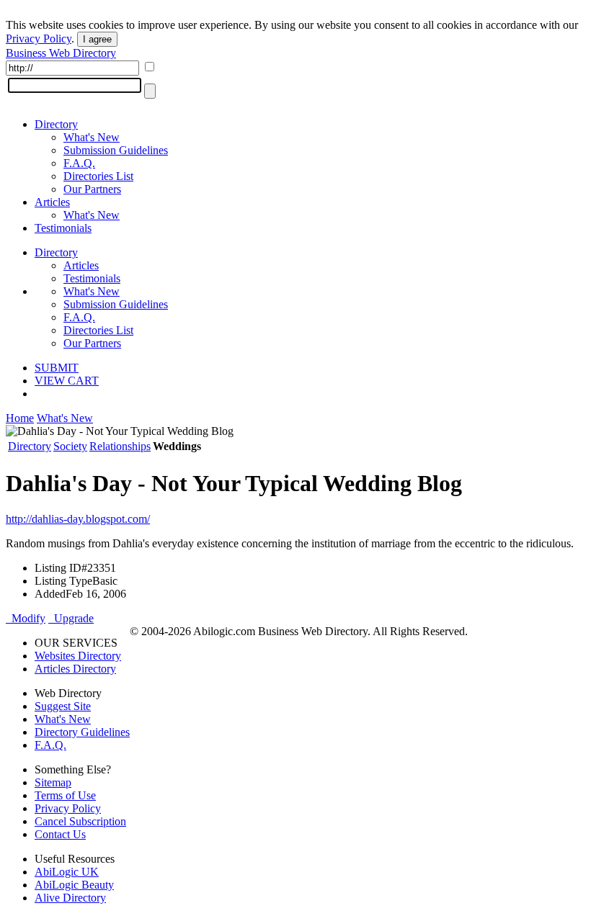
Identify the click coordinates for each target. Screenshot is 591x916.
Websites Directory (78, 656)
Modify (25, 618)
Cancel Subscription (80, 821)
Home (20, 418)
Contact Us (60, 834)
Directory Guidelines (82, 732)
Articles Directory (75, 669)
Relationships (120, 446)
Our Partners (92, 189)
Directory (56, 124)
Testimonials (63, 228)
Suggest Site (63, 706)
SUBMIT (57, 368)
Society (70, 446)
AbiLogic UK (67, 872)
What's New (91, 137)
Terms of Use (65, 795)
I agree (97, 39)
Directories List (98, 176)
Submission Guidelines (115, 150)
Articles (52, 202)
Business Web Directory (61, 53)
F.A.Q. (79, 163)
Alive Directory (70, 898)
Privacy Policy (38, 38)
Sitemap (53, 782)
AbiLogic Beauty (74, 885)
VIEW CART (67, 380)
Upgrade (71, 618)
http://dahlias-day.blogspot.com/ (78, 519)
